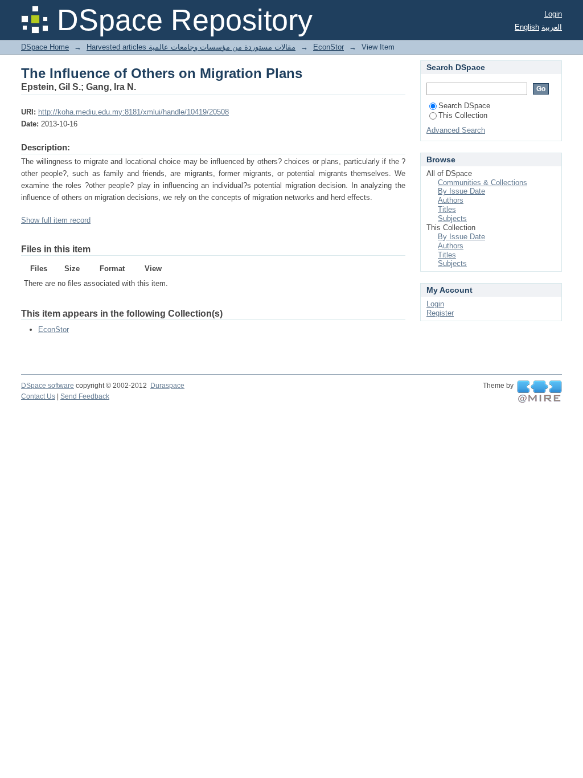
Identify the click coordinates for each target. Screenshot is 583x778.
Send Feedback (84, 396)
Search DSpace (464, 105)
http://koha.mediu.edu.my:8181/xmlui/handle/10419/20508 (133, 112)
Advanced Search (455, 130)
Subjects (452, 218)
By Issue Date (461, 191)
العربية (551, 27)
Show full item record (56, 220)
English (527, 27)
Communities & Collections (482, 182)
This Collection (462, 115)
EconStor (328, 47)
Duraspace (167, 386)
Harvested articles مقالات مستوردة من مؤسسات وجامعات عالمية (191, 47)
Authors (450, 200)
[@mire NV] (539, 392)
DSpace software (47, 386)
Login (553, 14)
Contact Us (38, 396)
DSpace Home (45, 47)
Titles (447, 209)
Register (440, 313)
